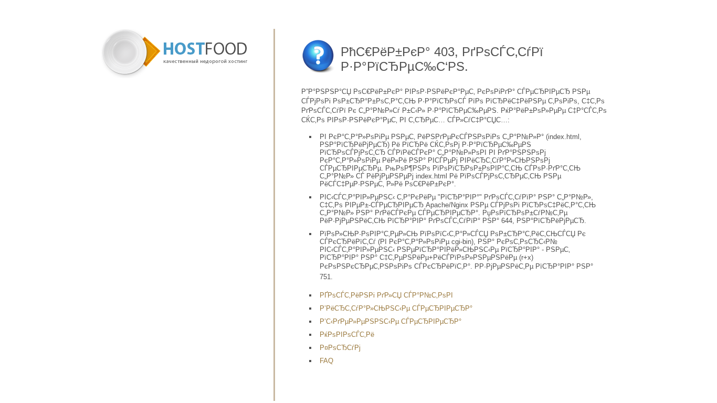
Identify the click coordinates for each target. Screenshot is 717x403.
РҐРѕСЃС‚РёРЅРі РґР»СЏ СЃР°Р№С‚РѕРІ (386, 295)
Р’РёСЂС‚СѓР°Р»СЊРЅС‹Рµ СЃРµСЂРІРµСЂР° (396, 308)
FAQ (326, 361)
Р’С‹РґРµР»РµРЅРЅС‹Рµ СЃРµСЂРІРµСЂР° (390, 321)
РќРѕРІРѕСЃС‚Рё (347, 334)
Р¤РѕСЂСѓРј (340, 348)
